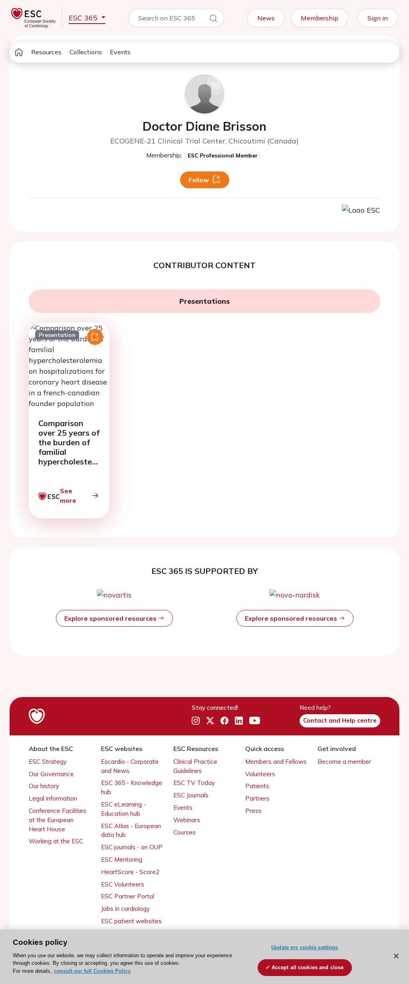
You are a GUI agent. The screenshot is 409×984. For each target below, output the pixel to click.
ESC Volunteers (122, 884)
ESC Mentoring (121, 859)
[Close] (396, 956)
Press (253, 811)
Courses (184, 832)
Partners (257, 798)
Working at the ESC (56, 841)
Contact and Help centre (340, 720)
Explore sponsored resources (111, 618)
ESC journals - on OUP (132, 847)
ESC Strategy (48, 761)
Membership (319, 18)
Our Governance (51, 774)
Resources (46, 52)
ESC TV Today (194, 783)
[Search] (213, 20)
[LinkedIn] (239, 721)
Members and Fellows (276, 761)
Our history (44, 786)
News (266, 18)
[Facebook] (224, 721)
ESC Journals (190, 795)
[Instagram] (196, 721)
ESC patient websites (131, 921)
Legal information (53, 798)
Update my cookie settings (304, 947)
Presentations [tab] (204, 301)
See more (68, 495)
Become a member (344, 761)
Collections (85, 52)
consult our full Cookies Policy (92, 971)
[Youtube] (254, 721)
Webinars (186, 820)
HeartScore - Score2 (130, 872)
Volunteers (260, 774)
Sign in (377, 18)
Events (120, 52)
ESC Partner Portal (127, 896)
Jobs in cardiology (125, 908)
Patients (257, 786)
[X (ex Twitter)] (210, 721)
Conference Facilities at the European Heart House (57, 820)
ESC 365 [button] (84, 17)
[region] (204, 957)
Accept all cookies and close (308, 967)
